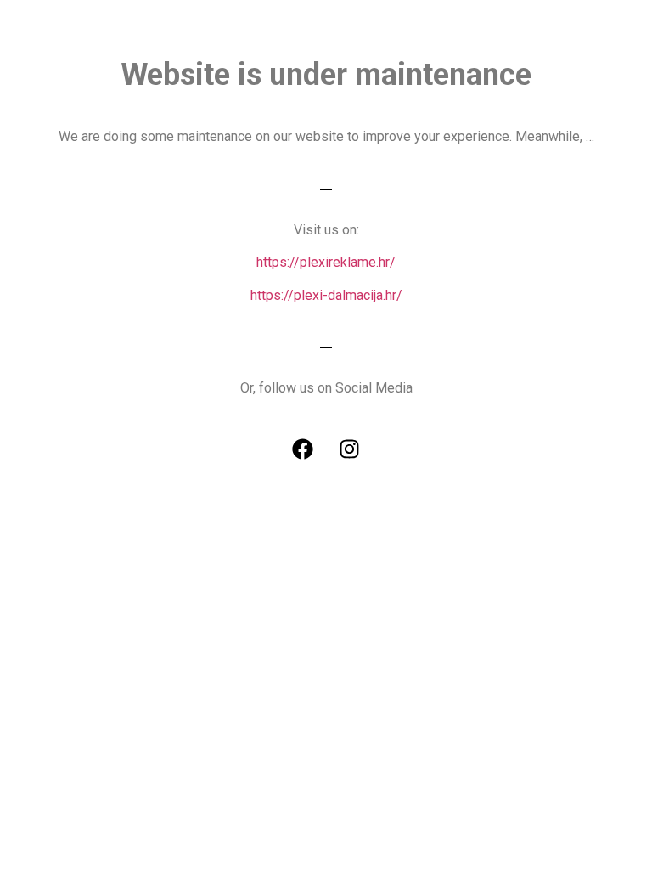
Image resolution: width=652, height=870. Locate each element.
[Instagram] (350, 448)
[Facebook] (303, 448)
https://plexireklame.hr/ (326, 262)
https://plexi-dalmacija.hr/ (326, 295)
